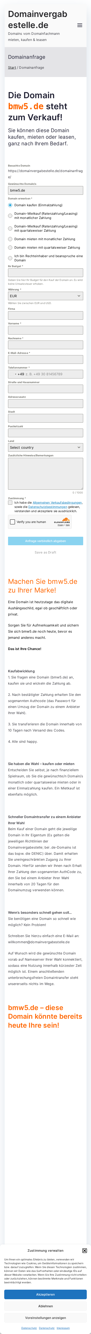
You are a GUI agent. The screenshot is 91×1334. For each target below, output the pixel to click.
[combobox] (45, 296)
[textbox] (41, 447)
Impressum (63, 1328)
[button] (85, 1251)
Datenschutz (29, 1328)
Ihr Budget (15, 266)
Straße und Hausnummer (24, 382)
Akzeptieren (45, 1294)
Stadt (11, 411)
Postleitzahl (15, 426)
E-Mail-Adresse (19, 353)
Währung (14, 289)
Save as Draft (45, 552)
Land (11, 441)
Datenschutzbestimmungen (47, 507)
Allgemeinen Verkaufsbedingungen (57, 502)
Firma (11, 308)
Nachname (16, 338)
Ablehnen (45, 1306)
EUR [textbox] (13, 296)
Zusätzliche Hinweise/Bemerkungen (31, 455)
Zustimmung (17, 498)
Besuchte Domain (19, 165)
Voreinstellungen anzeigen (45, 1318)
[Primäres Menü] (79, 25)
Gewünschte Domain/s (22, 183)
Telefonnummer (19, 367)
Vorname (14, 323)
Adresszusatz (17, 396)
